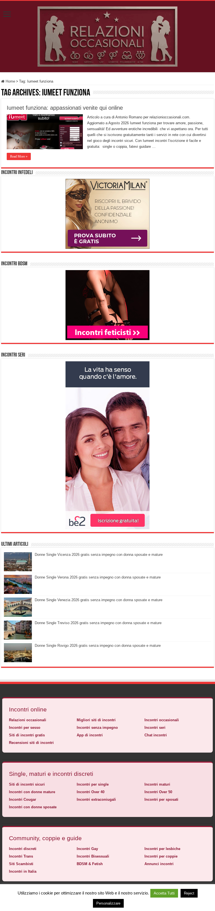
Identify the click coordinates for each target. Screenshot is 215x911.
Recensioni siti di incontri (31, 743)
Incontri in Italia (22, 871)
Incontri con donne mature (32, 792)
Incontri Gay (87, 849)
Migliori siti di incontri (96, 720)
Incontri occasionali (161, 720)
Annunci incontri (159, 864)
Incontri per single (93, 784)
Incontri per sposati (161, 799)
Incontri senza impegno (97, 727)
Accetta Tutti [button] (164, 893)
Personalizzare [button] (108, 903)
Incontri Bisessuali (93, 856)
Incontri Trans (21, 856)
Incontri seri (154, 727)
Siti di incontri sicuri (27, 784)
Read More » (18, 156)
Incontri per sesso (24, 727)
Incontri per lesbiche (162, 849)
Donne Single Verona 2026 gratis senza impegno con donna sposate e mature (98, 577)
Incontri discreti (22, 849)
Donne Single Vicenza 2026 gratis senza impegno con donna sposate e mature (99, 554)
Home (9, 81)
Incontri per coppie (160, 856)
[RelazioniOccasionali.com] (107, 35)
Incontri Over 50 (158, 792)
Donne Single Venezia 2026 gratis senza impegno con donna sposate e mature (98, 600)
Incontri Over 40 (90, 792)
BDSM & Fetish (90, 864)
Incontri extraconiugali (96, 799)
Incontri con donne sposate (33, 807)
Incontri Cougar (22, 799)
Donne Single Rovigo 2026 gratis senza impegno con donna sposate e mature (98, 645)
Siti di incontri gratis (27, 735)
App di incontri (90, 735)
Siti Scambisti (21, 864)
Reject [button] (189, 893)
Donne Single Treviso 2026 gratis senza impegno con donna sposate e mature (98, 623)
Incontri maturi (157, 784)
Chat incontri (155, 735)
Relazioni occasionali (27, 720)
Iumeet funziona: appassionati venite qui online (65, 108)
